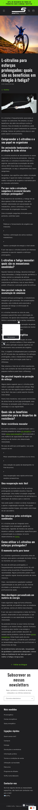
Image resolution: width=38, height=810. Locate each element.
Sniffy (17, 537)
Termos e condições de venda (14, 758)
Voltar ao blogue (20, 665)
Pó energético (8, 715)
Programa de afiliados (11, 771)
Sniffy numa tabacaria (11, 776)
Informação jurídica (10, 754)
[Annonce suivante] (34, 3)
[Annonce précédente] (3, 3)
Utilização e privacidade (12, 763)
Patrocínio (7, 767)
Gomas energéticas (10, 719)
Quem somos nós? (10, 736)
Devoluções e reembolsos (12, 749)
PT (34, 808)
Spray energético (9, 723)
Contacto (7, 741)
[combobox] (32, 808)
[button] (4, 11)
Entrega (6, 745)
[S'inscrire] (32, 698)
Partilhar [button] (6, 90)
